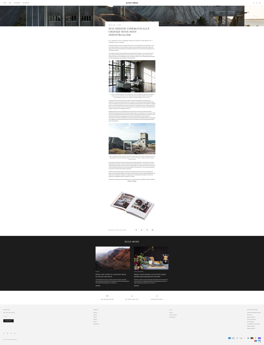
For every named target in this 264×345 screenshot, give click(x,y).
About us (95, 312)
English (134, 181)
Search (170, 312)
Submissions (96, 324)
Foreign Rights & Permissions (253, 324)
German (129, 181)
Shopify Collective (251, 328)
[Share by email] (152, 229)
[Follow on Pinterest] (11, 333)
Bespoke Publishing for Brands (254, 312)
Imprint (95, 319)
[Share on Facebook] (136, 229)
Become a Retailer (251, 317)
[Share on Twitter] (141, 229)
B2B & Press (26, 2)
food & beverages (139, 271)
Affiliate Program (251, 326)
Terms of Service (173, 314)
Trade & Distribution (251, 319)
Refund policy (172, 317)
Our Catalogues (250, 321)
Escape (119, 25)
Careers (95, 314)
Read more (98, 285)
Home (4, 2)
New (10, 2)
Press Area (249, 314)
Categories (17, 2)
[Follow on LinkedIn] (14, 333)
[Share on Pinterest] (147, 229)
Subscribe (8, 320)
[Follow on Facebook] (4, 333)
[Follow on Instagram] (7, 333)
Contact (95, 317)
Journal (95, 321)
